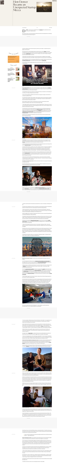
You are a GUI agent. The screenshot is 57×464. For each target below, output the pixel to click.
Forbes (27, 271)
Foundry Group (44, 60)
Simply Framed (30, 333)
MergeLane (27, 346)
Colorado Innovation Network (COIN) (44, 188)
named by (25, 271)
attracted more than (39, 109)
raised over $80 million (38, 270)
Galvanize (24, 266)
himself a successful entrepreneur (40, 187)
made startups (27, 188)
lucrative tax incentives (31, 273)
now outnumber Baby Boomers (42, 262)
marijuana (39, 110)
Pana (42, 326)
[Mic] (2, 2)
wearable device (28, 53)
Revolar (45, 51)
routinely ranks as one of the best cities (27, 111)
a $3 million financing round (26, 60)
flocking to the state (25, 112)
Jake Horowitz (24, 27)
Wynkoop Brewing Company (35, 220)
